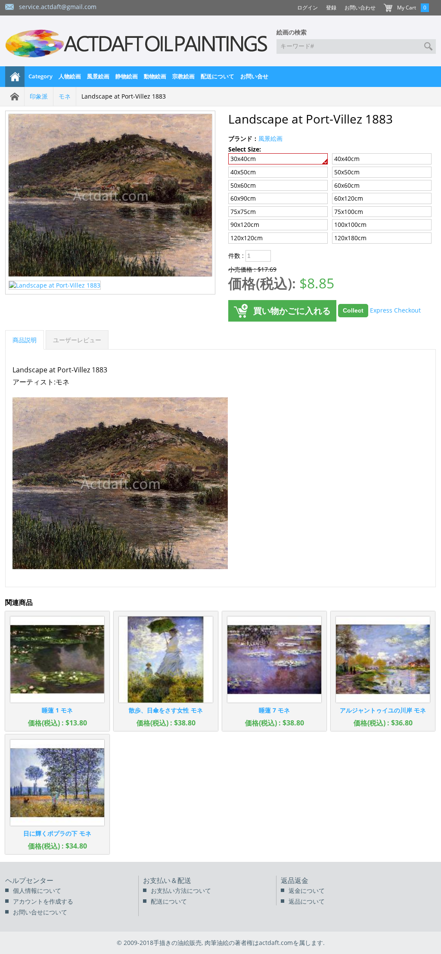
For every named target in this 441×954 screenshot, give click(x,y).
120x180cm (350, 238)
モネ (65, 96)
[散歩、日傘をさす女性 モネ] (166, 659)
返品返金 (294, 880)
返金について (307, 890)
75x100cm (348, 212)
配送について (217, 76)
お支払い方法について (181, 890)
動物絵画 (155, 76)
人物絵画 (70, 76)
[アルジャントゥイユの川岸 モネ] (383, 659)
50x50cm (347, 172)
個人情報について (37, 890)
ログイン (307, 7)
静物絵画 (126, 76)
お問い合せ (254, 76)
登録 (331, 7)
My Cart (406, 7)
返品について (307, 901)
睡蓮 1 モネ (57, 710)
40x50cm (243, 172)
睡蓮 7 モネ (274, 710)
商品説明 (24, 340)
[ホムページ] (15, 76)
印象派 (39, 96)
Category (40, 76)
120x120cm (246, 238)
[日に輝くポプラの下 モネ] (57, 783)
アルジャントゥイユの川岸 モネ (383, 710)
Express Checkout (395, 310)
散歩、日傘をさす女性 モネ (166, 710)
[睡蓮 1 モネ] (57, 659)
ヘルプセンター (29, 880)
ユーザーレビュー (77, 340)
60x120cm (348, 198)
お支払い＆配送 (167, 880)
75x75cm (243, 212)
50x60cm (243, 185)
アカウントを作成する (43, 901)
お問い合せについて (40, 912)
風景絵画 (98, 76)
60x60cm (347, 185)
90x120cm (244, 224)
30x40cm (243, 159)
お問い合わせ (360, 7)
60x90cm (243, 198)
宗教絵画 (183, 76)
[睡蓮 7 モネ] (274, 659)
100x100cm (350, 224)
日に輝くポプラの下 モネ (57, 833)
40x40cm (347, 159)
